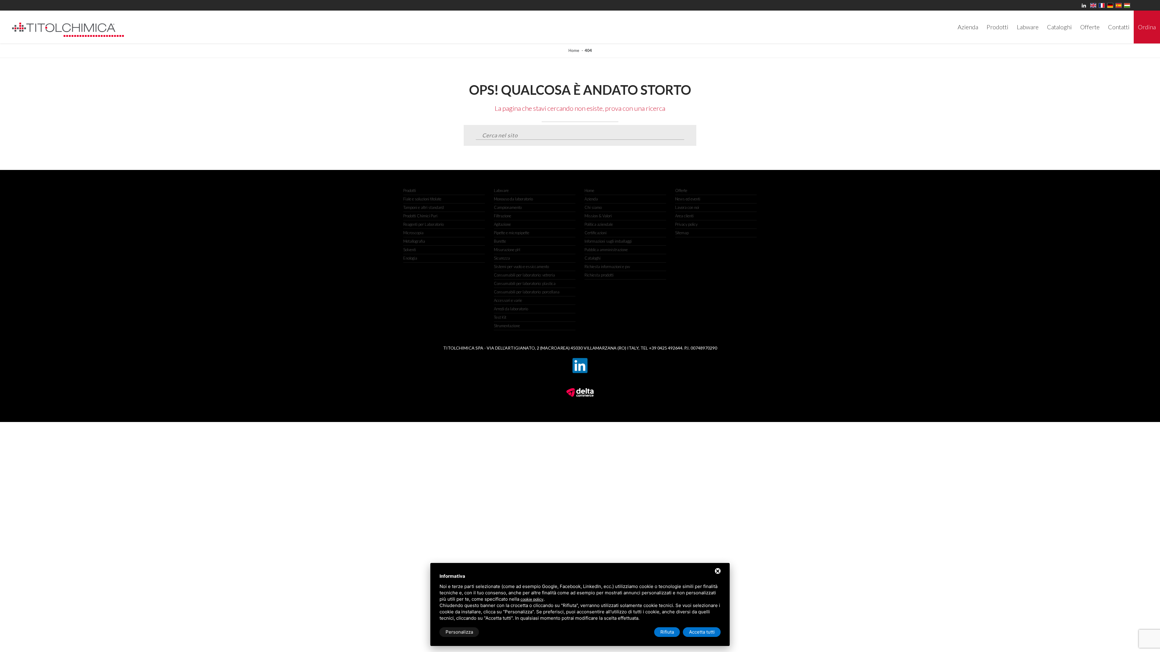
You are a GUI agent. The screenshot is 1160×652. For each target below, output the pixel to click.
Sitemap (682, 232)
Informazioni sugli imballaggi (608, 241)
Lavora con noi (687, 207)
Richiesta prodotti (599, 275)
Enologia (410, 258)
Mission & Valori (598, 215)
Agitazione (502, 224)
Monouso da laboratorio (513, 199)
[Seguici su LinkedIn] (580, 358)
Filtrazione (502, 215)
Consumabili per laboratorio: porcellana (526, 291)
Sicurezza (502, 258)
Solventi (409, 249)
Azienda (591, 199)
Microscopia (413, 232)
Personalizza (459, 632)
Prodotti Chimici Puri (420, 215)
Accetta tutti (702, 632)
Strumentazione (507, 325)
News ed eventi (687, 199)
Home (574, 50)
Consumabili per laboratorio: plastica (525, 283)
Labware (501, 190)
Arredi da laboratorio (511, 308)
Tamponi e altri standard (423, 207)
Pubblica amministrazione (606, 249)
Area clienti (684, 215)
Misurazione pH (507, 249)
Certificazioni (596, 232)
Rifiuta (667, 632)
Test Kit (500, 317)
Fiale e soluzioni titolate (422, 199)
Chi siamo (593, 207)
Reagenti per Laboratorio (423, 224)
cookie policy (531, 599)
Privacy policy (686, 224)
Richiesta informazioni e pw (607, 266)
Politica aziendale (599, 224)
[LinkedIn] (1085, 5)
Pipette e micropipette (511, 232)
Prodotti (409, 190)
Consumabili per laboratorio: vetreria (524, 275)
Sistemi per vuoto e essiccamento (521, 266)
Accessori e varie (508, 300)
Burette (500, 241)
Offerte (681, 190)
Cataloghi (593, 258)
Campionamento (508, 207)
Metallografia (414, 241)
